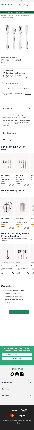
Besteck (17, 15)
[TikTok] (21, 374)
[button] (4, 65)
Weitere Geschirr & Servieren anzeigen (13, 299)
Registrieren (28, 77)
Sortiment (5, 389)
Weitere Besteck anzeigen (10, 302)
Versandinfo (28, 94)
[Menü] (32, 5)
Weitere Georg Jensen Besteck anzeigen (13, 290)
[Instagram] (17, 374)
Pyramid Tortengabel (7, 17)
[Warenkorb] (28, 5)
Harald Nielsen (5, 57)
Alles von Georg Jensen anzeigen (11, 193)
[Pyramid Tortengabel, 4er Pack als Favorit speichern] (31, 312)
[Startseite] (7, 4)
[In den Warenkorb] (13, 185)
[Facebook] (12, 374)
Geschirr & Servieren (7, 15)
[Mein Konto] (20, 5)
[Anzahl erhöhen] (7, 312)
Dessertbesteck (25, 15)
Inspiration (5, 395)
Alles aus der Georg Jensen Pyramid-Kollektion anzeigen (14, 239)
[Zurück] (3, 37)
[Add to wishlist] (9, 185)
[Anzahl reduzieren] (2, 312)
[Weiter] (31, 37)
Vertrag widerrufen (17, 362)
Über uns (5, 402)
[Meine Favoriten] (24, 5)
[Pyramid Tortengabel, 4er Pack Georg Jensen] (17, 36)
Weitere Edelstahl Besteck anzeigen (12, 296)
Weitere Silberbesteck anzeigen (11, 293)
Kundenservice (7, 382)
